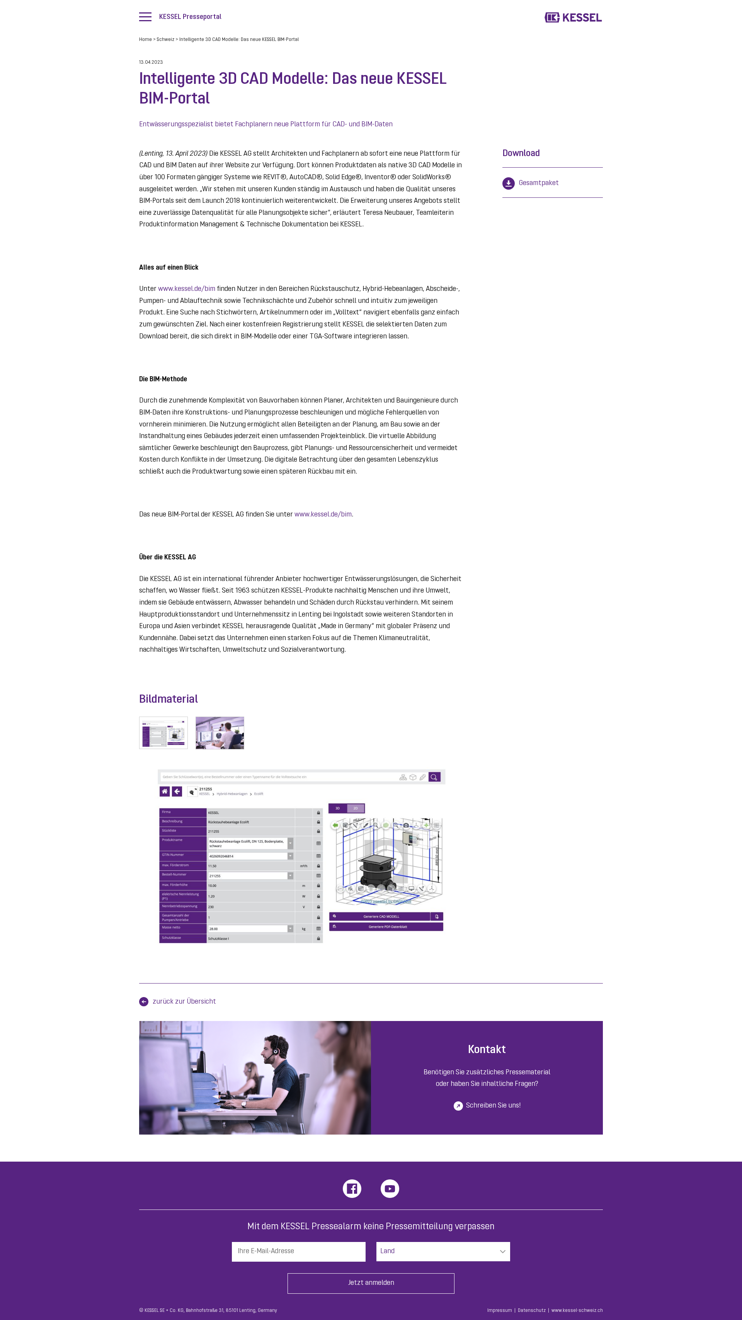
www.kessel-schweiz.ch (577, 1310)
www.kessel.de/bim (186, 289)
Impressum (499, 1310)
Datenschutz (532, 1310)
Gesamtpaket (539, 183)
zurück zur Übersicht (184, 1002)
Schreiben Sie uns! (493, 1106)
